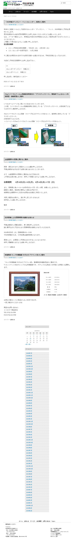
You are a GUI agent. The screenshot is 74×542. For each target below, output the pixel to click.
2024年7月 (29, 405)
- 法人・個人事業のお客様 (55, 528)
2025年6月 (29, 379)
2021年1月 (29, 487)
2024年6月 (29, 408)
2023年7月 (29, 429)
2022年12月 (29, 440)
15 (30, 338)
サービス (26, 11)
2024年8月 (29, 403)
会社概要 (34, 11)
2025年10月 (29, 369)
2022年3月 (29, 458)
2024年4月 (29, 413)
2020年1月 (29, 503)
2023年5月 (29, 432)
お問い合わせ (43, 11)
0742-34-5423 (12, 534)
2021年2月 (29, 484)
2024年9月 (29, 400)
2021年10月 (29, 469)
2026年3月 (29, 361)
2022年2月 (29, 461)
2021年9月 (29, 471)
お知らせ (18, 11)
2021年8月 (29, 474)
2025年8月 (29, 374)
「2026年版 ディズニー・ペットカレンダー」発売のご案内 (25, 22)
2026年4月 (29, 358)
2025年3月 (29, 384)
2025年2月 (29, 387)
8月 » (29, 344)
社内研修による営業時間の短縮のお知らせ (19, 217)
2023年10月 (29, 424)
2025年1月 (29, 390)
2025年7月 (29, 377)
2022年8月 (29, 447)
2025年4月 (29, 382)
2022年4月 (29, 455)
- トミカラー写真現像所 (55, 533)
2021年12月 (29, 466)
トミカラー (21, 24)
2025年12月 (29, 366)
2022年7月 (29, 450)
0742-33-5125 (12, 531)
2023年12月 (29, 421)
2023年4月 (29, 434)
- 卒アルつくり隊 (53, 536)
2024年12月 (29, 392)
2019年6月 (29, 508)
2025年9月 (29, 371)
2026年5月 (29, 356)
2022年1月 (29, 463)
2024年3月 (29, 416)
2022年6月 (29, 453)
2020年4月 (29, 497)
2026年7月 (29, 353)
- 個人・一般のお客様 (54, 530)
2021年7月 (29, 476)
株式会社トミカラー (11, 524)
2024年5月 (29, 411)
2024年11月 (29, 395)
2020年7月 (29, 489)
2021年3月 (29, 482)
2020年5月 (29, 495)
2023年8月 (29, 426)
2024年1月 (29, 419)
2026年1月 (29, 363)
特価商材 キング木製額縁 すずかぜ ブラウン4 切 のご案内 (25, 255)
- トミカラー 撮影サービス (56, 534)
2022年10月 (29, 442)
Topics (52, 11)
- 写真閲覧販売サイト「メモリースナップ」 (59, 531)
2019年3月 (29, 511)
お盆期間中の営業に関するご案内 (16, 159)
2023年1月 (29, 437)
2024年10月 (29, 398)
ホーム (11, 11)
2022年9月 (29, 445)
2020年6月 (29, 492)
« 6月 (26, 344)
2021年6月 (29, 479)
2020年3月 (29, 500)
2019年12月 (29, 505)
